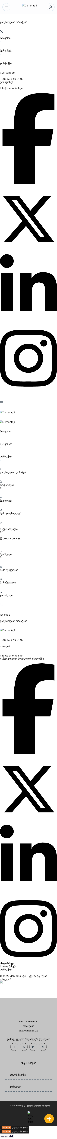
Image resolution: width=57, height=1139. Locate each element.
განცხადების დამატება (13, 472)
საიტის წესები (8, 966)
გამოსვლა (6, 595)
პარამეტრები (8, 582)
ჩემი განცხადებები (11, 513)
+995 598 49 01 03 (11, 78)
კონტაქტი (6, 969)
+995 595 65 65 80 (28, 1021)
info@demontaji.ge (11, 88)
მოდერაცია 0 (7, 486)
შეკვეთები (6, 500)
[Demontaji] (28, 7)
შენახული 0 (6, 556)
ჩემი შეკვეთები (9, 569)
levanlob (5, 614)
